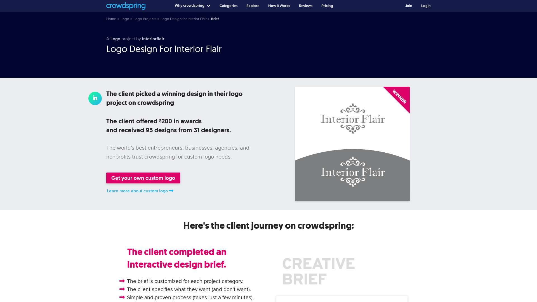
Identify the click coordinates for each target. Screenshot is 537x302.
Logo (115, 39)
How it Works (279, 6)
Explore (252, 6)
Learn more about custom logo (137, 191)
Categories (228, 6)
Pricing (327, 6)
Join (408, 6)
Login (426, 6)
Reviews (305, 6)
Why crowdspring (189, 5)
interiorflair (153, 39)
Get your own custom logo (143, 178)
